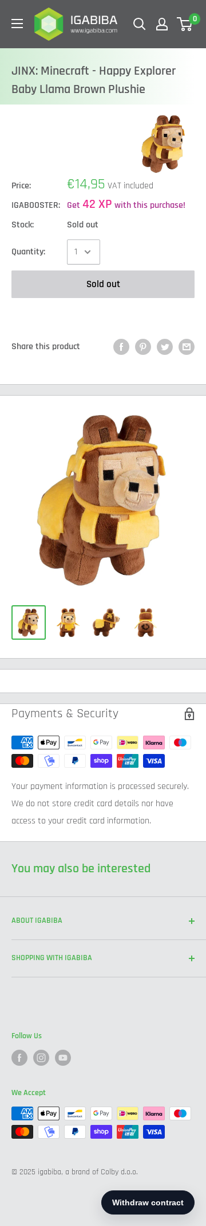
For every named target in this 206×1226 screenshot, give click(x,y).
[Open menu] (17, 23)
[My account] (162, 24)
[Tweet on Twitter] (165, 346)
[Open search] (139, 24)
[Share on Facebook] (121, 346)
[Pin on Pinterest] (143, 346)
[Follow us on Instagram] (41, 1058)
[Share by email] (187, 346)
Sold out (103, 284)
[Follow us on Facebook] (19, 1058)
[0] (185, 24)
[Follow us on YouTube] (63, 1058)
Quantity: (28, 252)
